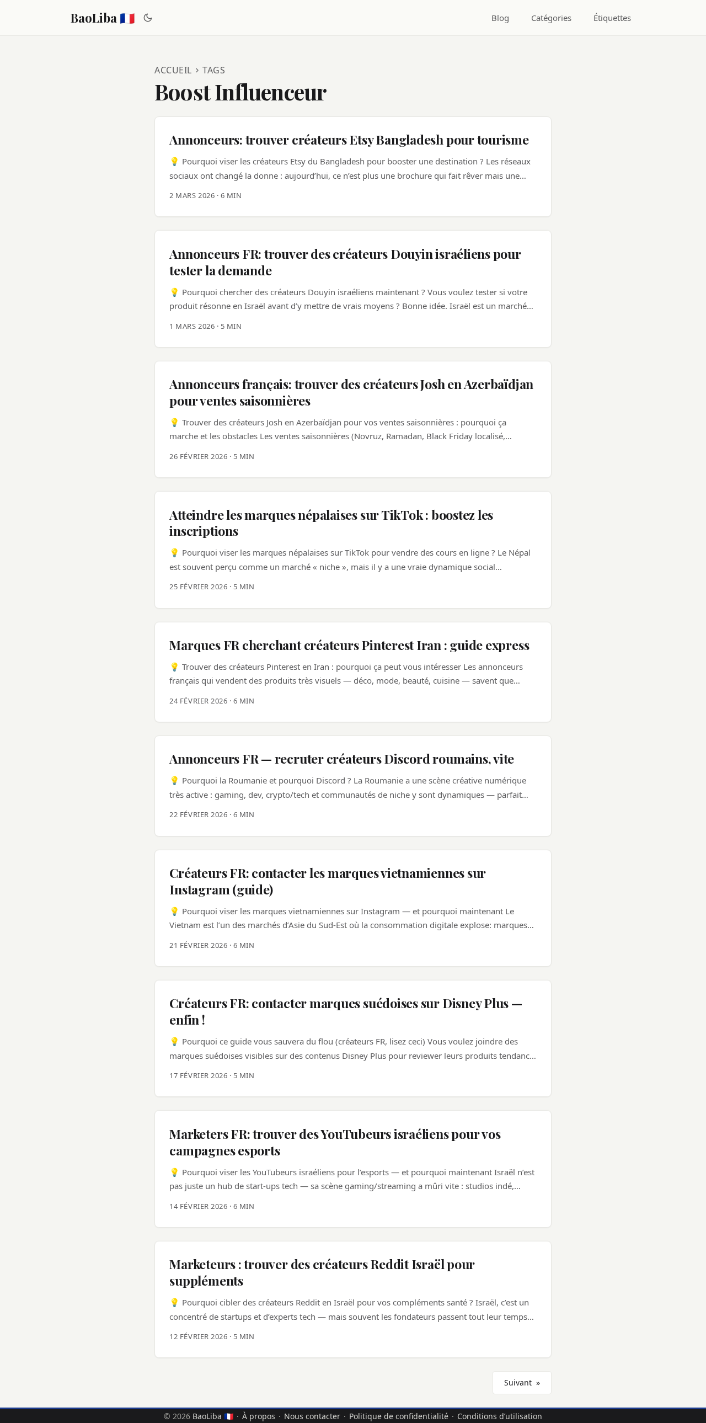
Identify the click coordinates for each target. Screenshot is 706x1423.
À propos (258, 1416)
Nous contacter (312, 1416)
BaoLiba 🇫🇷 (103, 17)
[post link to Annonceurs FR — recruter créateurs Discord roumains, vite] (353, 785)
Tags (213, 70)
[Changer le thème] (148, 17)
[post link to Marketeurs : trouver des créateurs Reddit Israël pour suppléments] (353, 1299)
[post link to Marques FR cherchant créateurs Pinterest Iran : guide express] (353, 672)
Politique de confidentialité (398, 1416)
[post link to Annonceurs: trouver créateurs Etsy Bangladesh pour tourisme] (353, 166)
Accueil (173, 70)
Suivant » (522, 1382)
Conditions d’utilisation (499, 1416)
